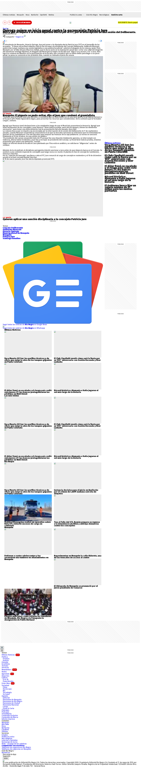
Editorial (6, 698)
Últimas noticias (9, 15)
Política (5, 657)
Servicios (5, 667)
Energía (5, 662)
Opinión (5, 696)
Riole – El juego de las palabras (14, 744)
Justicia (6, 660)
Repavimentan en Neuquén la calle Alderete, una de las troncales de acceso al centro (77, 557)
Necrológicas (104, 15)
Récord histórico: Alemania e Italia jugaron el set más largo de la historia (120, 179)
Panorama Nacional (11, 705)
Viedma (51, 15)
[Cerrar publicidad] (2, 647)
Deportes (5, 676)
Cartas (5, 707)
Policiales (5, 710)
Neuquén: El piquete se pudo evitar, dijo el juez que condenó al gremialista (49, 115)
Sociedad (5, 685)
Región (5, 29)
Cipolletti (43, 15)
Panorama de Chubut (11, 703)
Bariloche (34, 15)
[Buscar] (9, 23)
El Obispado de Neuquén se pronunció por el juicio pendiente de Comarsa (76, 587)
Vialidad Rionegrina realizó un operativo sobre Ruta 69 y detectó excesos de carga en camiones (27, 524)
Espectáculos (8, 681)
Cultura (4, 678)
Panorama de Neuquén (12, 699)
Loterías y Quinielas (10, 740)
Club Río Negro (92, 15)
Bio (4, 691)
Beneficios (6, 753)
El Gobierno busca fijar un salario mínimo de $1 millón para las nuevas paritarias (120, 188)
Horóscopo (7, 689)
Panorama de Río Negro (12, 701)
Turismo (5, 666)
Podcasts (5, 712)
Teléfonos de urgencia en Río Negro (16, 747)
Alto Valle (5, 724)
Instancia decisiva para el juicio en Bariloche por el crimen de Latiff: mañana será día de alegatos (76, 492)
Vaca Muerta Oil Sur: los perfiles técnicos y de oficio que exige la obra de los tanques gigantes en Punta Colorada (119, 148)
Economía (6, 664)
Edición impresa (8, 719)
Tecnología (7, 692)
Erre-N (5, 679)
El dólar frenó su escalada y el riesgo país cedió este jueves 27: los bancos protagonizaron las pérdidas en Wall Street (121, 169)
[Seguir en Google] (4, 43)
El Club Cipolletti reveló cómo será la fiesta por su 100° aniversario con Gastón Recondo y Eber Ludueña (120, 159)
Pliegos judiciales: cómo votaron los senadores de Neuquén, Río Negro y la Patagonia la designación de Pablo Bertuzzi (27, 618)
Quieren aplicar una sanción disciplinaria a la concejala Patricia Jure (44, 219)
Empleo (5, 735)
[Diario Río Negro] (70, 22)
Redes (4, 672)
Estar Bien (8, 683)
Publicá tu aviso (8, 737)
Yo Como (6, 694)
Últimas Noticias (10, 655)
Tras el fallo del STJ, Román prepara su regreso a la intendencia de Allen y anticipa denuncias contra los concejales (77, 524)
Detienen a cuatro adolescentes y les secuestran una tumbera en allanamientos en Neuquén (26, 558)
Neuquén (20, 15)
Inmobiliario (6, 714)
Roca (27, 15)
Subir (6, 758)
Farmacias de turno (9, 742)
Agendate (7, 674)
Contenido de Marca (10, 717)
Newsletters (9, 670)
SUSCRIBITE (128, 22)
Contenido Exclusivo (10, 715)
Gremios (6, 659)
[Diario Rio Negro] (4, 761)
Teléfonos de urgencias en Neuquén (16, 749)
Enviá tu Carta (8, 708)
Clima (5, 687)
